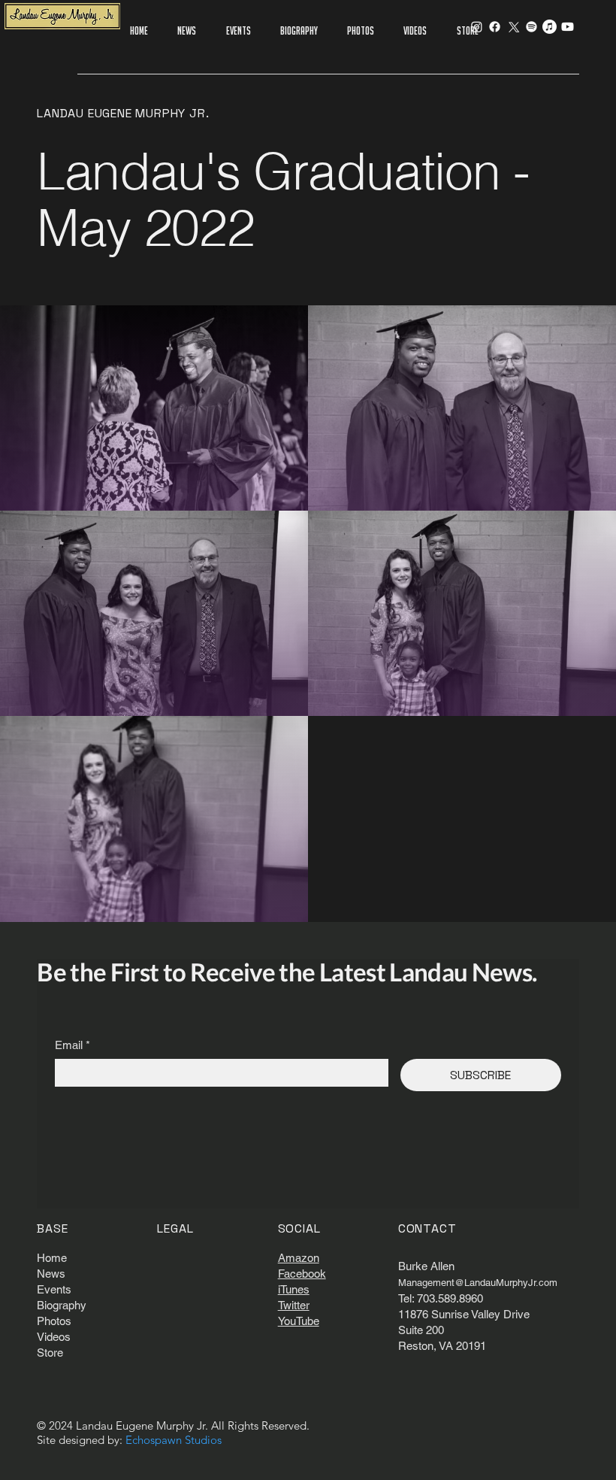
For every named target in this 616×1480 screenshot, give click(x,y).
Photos (54, 1321)
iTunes (294, 1289)
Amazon (298, 1257)
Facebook (302, 1273)
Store (50, 1352)
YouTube (298, 1321)
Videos (54, 1336)
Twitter (294, 1305)
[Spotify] (531, 27)
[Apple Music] (549, 27)
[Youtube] (567, 27)
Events (54, 1289)
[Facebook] (495, 27)
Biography (61, 1305)
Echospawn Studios (173, 1440)
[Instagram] (477, 27)
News (51, 1273)
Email (72, 1045)
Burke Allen (426, 1266)
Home (52, 1257)
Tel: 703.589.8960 (440, 1298)
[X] (513, 27)
